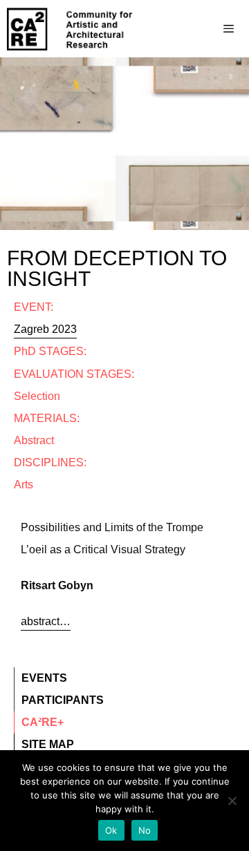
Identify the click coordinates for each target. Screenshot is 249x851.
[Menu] (201, 29)
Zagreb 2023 (45, 329)
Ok (111, 830)
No (144, 830)
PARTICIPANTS (62, 700)
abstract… (46, 621)
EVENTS (44, 678)
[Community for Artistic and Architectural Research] (70, 29)
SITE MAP (47, 744)
